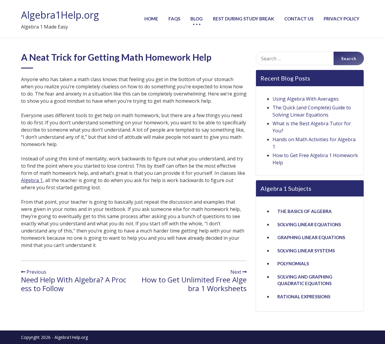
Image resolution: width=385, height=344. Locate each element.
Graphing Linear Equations (311, 237)
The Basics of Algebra (304, 211)
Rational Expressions (303, 296)
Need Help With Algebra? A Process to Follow (73, 284)
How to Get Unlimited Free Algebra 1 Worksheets (194, 284)
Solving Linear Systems (306, 250)
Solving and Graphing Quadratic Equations (304, 280)
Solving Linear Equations (309, 224)
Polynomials (293, 263)
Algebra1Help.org (60, 14)
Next (236, 272)
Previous (35, 272)
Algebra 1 (32, 180)
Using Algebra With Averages (306, 99)
